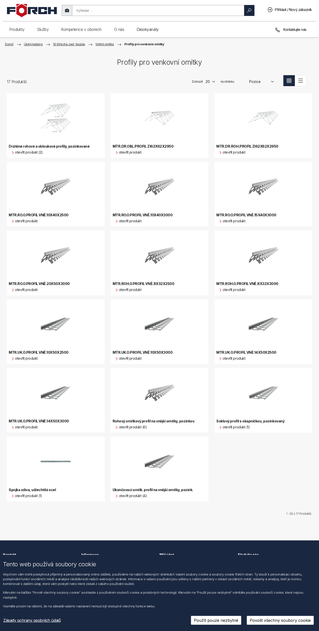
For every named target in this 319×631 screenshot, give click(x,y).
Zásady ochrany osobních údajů (32, 620)
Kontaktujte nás (295, 29)
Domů (9, 44)
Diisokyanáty (148, 29)
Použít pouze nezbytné (216, 620)
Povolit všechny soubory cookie (280, 620)
